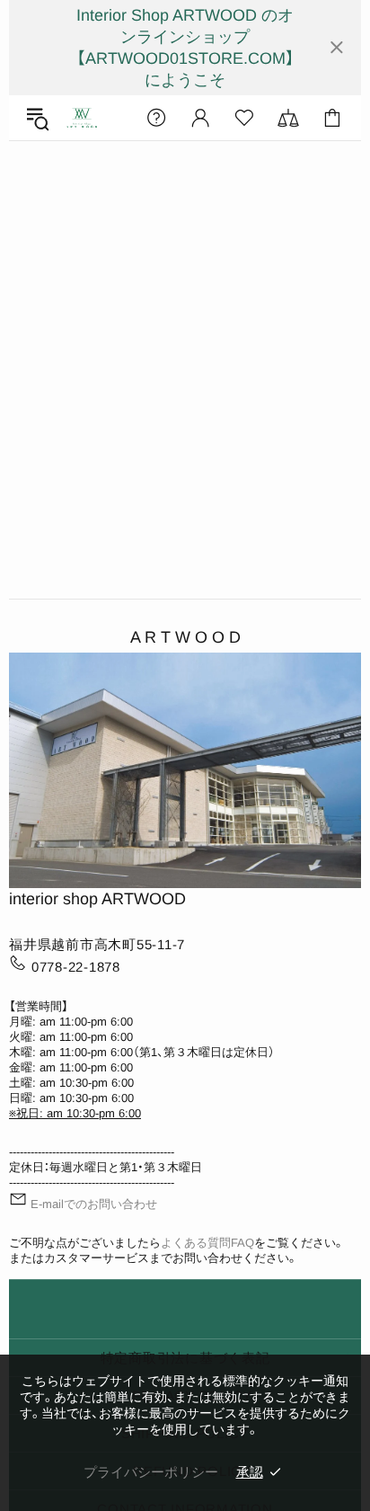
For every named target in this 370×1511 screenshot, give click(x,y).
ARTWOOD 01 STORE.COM (81, 118)
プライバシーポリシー (151, 1472)
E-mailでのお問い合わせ (94, 1204)
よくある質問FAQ (207, 1242)
